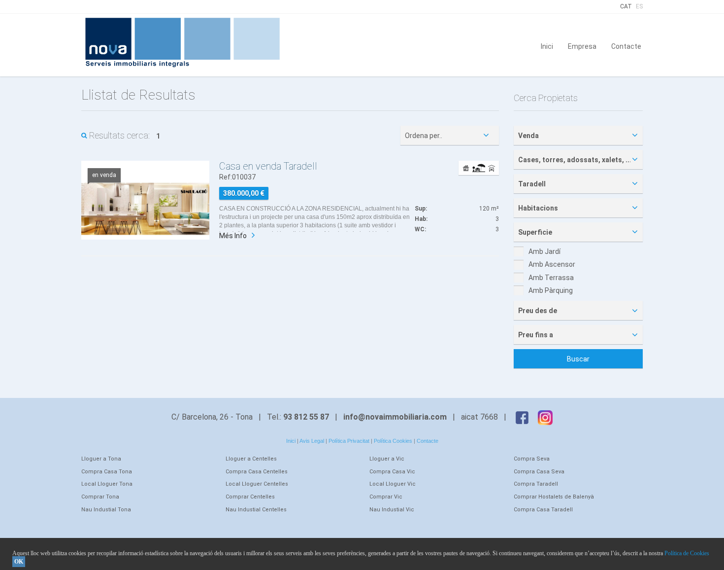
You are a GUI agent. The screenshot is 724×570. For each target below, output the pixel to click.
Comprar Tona (100, 497)
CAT (626, 6)
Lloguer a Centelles (251, 459)
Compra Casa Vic (392, 471)
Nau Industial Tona (106, 509)
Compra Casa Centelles (257, 471)
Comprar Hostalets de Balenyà (554, 497)
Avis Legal (311, 441)
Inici (547, 45)
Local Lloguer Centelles (257, 484)
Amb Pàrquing (550, 290)
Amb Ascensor (551, 264)
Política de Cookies (686, 553)
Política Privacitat (349, 441)
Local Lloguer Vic (392, 484)
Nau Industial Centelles (256, 509)
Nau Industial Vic (391, 509)
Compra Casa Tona (106, 471)
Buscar (578, 359)
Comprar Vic (385, 497)
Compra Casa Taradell (543, 509)
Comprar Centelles (250, 497)
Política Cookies (393, 441)
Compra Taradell (536, 484)
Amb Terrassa (551, 278)
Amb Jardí (544, 251)
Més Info (233, 236)
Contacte (626, 45)
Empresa (582, 45)
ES (639, 6)
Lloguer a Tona (101, 459)
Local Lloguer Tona (106, 484)
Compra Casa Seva (539, 471)
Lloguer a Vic (386, 459)
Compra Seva (532, 459)
